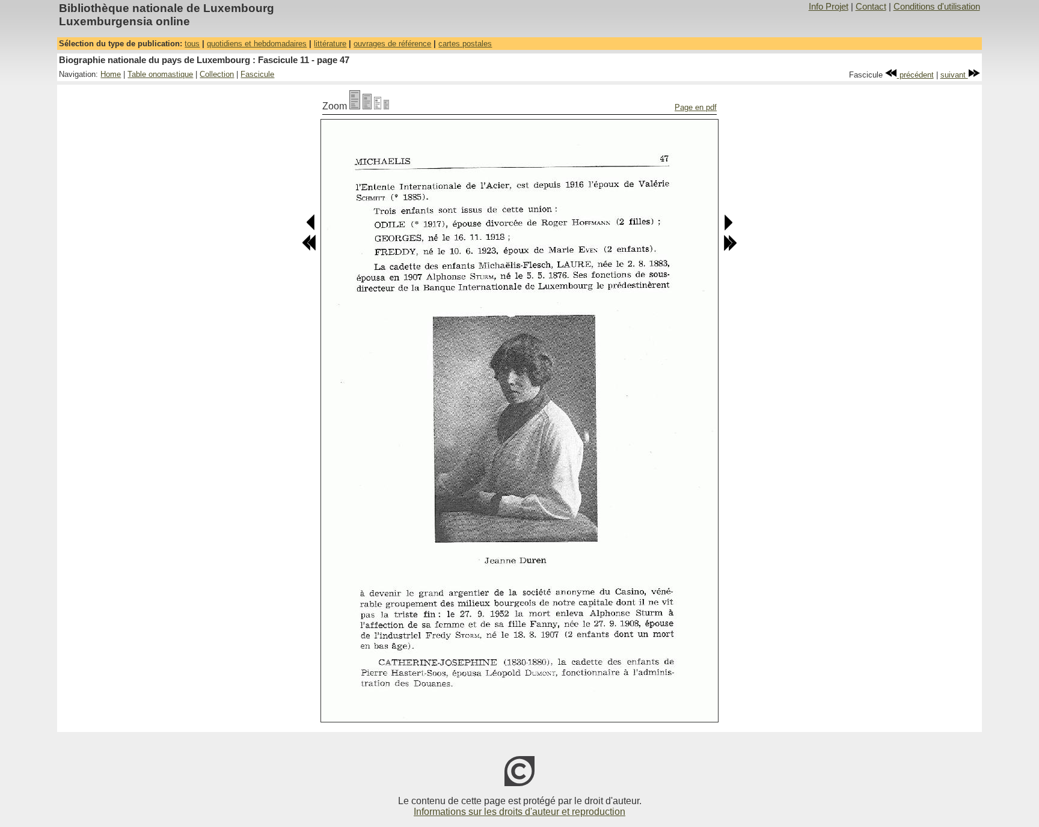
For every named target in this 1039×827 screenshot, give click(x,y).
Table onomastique (160, 74)
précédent (915, 74)
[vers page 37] (309, 248)
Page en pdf (696, 107)
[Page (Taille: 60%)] (377, 106)
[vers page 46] (311, 228)
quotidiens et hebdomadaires (257, 43)
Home (110, 74)
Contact (871, 6)
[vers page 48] (728, 228)
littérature (330, 43)
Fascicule (257, 74)
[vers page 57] (730, 248)
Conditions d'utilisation (936, 6)
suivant (954, 74)
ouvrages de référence (392, 43)
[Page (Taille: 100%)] (354, 106)
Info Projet (828, 6)
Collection (217, 74)
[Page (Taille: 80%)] (367, 106)
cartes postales (465, 43)
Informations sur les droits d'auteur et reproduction (519, 812)
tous (192, 43)
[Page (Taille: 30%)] (386, 106)
